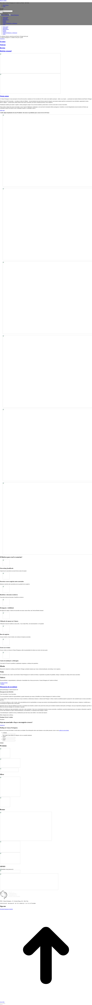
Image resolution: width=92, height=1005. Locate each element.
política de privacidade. (64, 730)
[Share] (1, 1003)
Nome (4, 736)
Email (4, 739)
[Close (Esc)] (0, 1003)
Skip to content (3, 0)
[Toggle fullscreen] (3, 1003)
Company (5, 732)
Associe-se (2, 38)
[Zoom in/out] (4, 1003)
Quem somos (4, 96)
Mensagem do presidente (8, 687)
